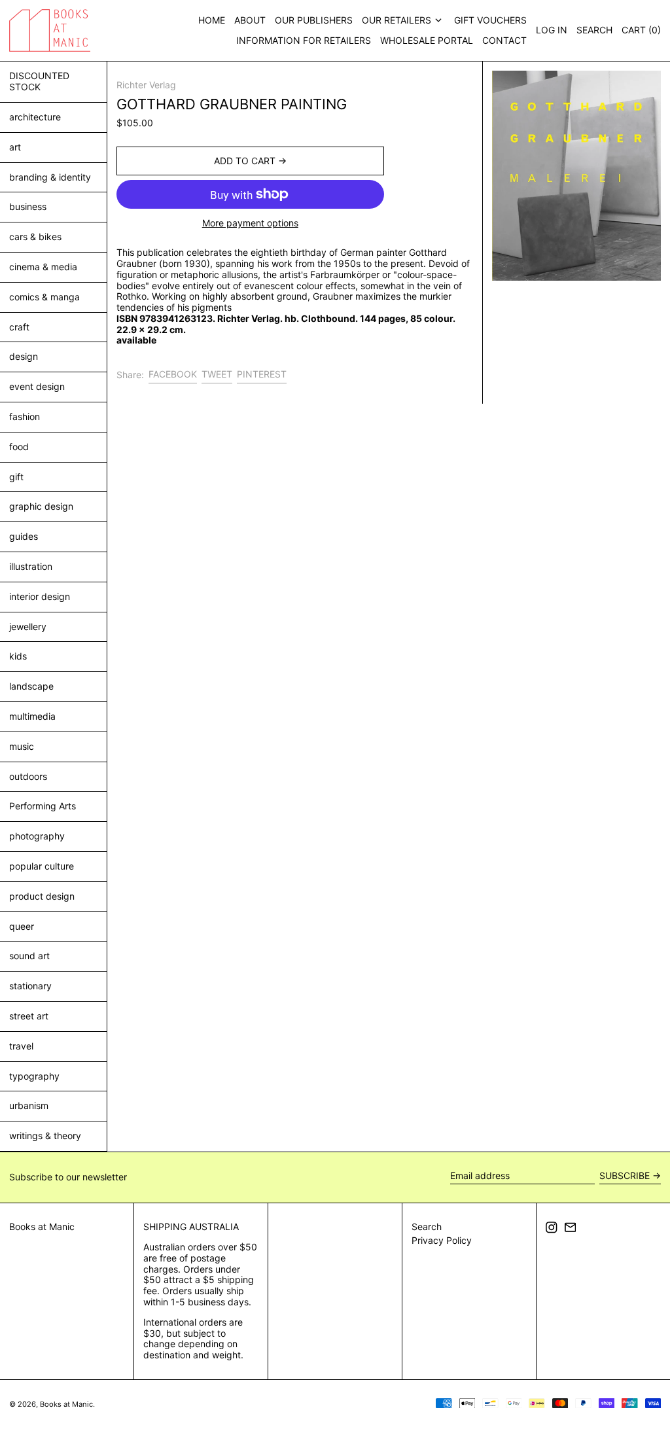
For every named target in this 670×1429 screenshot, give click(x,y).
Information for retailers (303, 40)
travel (21, 1045)
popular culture (41, 866)
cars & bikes (35, 236)
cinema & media (43, 266)
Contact (504, 40)
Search (427, 1226)
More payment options (250, 223)
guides (23, 536)
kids (18, 656)
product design (42, 896)
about (250, 20)
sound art (29, 955)
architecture (35, 116)
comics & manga (44, 296)
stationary (30, 985)
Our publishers (314, 20)
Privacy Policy (442, 1240)
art (15, 146)
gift (16, 476)
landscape (31, 686)
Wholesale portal (426, 40)
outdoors (28, 776)
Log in (551, 29)
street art (28, 1015)
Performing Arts (42, 805)
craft (19, 326)
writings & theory (45, 1135)
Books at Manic (42, 1226)
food (19, 446)
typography (34, 1076)
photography (37, 835)
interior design (39, 596)
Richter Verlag (146, 84)
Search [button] (594, 29)
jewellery (27, 626)
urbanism (28, 1105)
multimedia (32, 716)
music (21, 746)
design (23, 356)
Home (211, 20)
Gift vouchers (490, 20)
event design (37, 386)
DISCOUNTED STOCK (39, 81)
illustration (30, 566)
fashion (24, 416)
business (27, 206)
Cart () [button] (641, 29)
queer (21, 926)
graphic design (41, 506)
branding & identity (50, 177)
